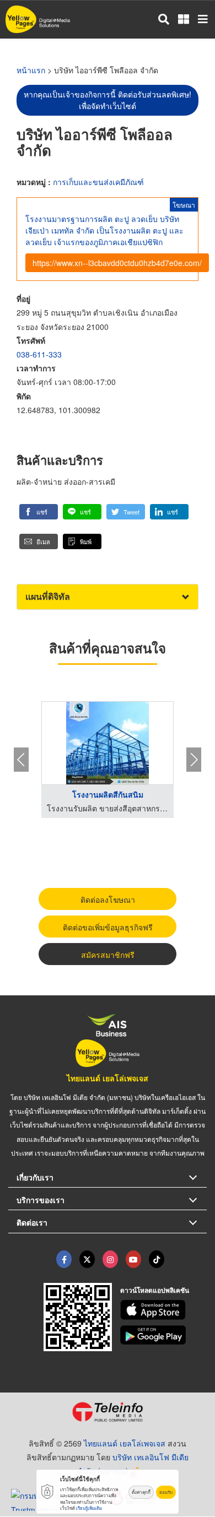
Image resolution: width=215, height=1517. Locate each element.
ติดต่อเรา (32, 1222)
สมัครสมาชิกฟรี (108, 954)
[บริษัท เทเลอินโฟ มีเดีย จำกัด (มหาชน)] (107, 1412)
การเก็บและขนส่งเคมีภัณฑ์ (98, 181)
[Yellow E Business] (64, 1259)
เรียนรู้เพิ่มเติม (89, 1508)
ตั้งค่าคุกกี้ (141, 1492)
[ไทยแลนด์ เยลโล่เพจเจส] (87, 1259)
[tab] (107, 596)
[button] (38, 511)
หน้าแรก (31, 69)
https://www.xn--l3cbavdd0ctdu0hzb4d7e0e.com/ (117, 262)
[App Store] (163, 1310)
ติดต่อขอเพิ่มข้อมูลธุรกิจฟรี (108, 927)
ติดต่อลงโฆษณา (107, 899)
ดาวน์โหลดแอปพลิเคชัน (154, 1290)
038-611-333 (39, 354)
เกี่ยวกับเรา (35, 1177)
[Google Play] (163, 1335)
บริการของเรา (40, 1199)
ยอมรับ (166, 1492)
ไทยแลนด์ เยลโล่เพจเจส (107, 1077)
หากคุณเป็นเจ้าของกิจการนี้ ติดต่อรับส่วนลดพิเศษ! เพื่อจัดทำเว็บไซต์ (107, 100)
